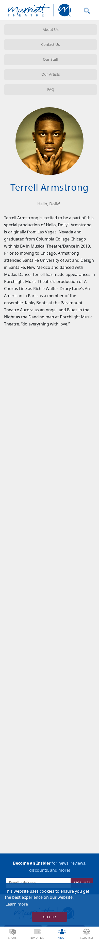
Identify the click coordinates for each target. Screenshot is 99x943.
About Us (51, 29)
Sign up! (82, 882)
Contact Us (50, 44)
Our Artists (50, 74)
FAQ (50, 89)
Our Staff (50, 59)
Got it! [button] (49, 917)
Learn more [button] (17, 904)
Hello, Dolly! (48, 204)
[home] (38, 10)
